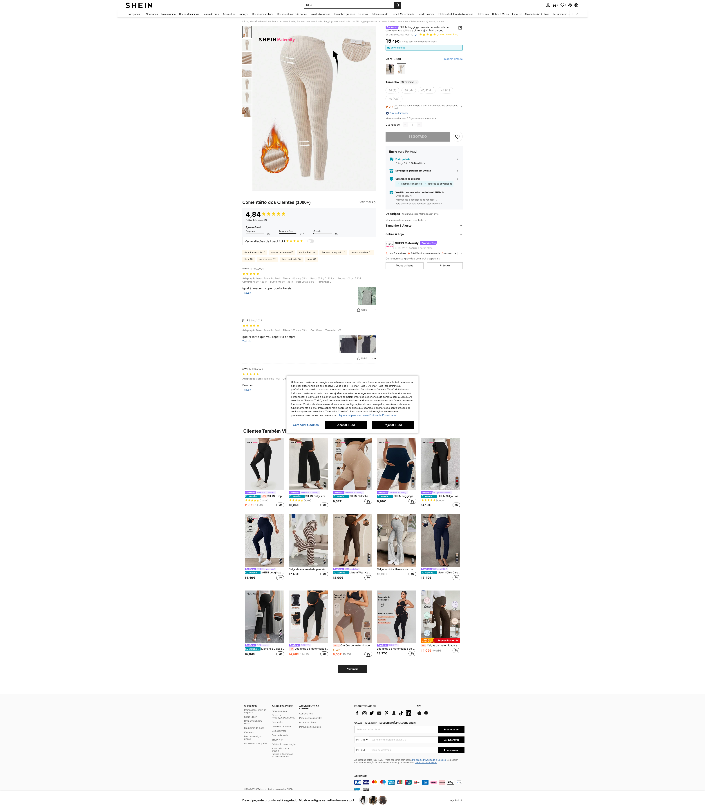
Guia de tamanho (280, 735)
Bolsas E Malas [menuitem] (500, 13)
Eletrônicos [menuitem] (483, 13)
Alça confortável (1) (361, 252)
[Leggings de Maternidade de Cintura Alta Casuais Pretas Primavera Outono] (396, 617)
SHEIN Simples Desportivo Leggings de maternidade (264, 496)
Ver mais (352, 669)
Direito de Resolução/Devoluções (283, 716)
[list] (383, 713)
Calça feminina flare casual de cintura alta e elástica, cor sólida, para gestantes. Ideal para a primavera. (396, 569)
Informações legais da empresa (255, 711)
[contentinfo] (409, 782)
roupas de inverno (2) (282, 252)
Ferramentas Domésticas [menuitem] (566, 13)
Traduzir (246, 293)
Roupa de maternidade (283, 21)
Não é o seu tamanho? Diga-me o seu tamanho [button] (410, 118)
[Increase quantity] (419, 124)
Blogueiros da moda (254, 728)
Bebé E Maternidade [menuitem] (403, 13)
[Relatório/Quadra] (374, 310)
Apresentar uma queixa (255, 743)
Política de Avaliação (254, 220)
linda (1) (249, 259)
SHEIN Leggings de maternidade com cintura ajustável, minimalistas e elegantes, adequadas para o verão (264, 572)
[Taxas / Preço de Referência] (400, 41)
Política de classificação (284, 744)
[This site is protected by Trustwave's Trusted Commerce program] (357, 789)
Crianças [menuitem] (243, 13)
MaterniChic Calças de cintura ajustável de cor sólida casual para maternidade (441, 572)
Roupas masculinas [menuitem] (262, 13)
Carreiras (249, 732)
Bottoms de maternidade (309, 21)
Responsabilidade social (253, 722)
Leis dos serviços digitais (252, 737)
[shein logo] (139, 5)
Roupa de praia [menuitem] (211, 13)
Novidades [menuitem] (152, 13)
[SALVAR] (458, 137)
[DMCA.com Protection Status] (366, 789)
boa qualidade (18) (291, 259)
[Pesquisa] (397, 5)
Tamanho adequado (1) (333, 252)
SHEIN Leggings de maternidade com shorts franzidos (396, 496)
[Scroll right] (577, 13)
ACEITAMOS (360, 776)
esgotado (417, 136)
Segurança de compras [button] (407, 179)
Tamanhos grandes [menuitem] (344, 13)
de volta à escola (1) (255, 252)
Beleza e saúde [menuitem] (379, 13)
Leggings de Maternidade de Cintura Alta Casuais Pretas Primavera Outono (396, 648)
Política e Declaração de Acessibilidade (282, 755)
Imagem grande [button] (453, 58)
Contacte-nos (306, 713)
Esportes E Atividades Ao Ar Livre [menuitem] (530, 13)
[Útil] (358, 310)
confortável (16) (307, 252)
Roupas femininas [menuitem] (189, 13)
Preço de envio (279, 711)
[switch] (310, 241)
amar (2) (312, 259)
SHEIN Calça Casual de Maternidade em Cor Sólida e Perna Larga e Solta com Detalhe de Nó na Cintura (441, 496)
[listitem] (264, 473)
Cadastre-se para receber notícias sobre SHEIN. (385, 723)
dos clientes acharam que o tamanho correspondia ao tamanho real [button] (423, 107)
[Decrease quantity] (405, 124)
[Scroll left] (572, 13)
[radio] (390, 69)
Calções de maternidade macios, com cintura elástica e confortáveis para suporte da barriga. (353, 645)
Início (245, 21)
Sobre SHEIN (251, 717)
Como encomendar (281, 726)
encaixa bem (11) (267, 259)
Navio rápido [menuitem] (168, 13)
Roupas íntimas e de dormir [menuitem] (292, 13)
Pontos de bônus (307, 722)
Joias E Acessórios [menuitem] (320, 13)
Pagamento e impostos (310, 718)
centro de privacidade (426, 762)
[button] (570, 5)
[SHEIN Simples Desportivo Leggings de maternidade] (264, 464)
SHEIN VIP (277, 739)
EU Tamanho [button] (407, 82)
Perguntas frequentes (310, 727)
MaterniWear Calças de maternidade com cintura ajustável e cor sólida (352, 572)
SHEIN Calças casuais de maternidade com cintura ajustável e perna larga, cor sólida (308, 496)
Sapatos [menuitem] (363, 13)
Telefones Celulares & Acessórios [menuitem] (455, 13)
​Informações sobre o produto (282, 749)
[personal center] (548, 5)
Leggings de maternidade (337, 21)
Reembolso (277, 722)
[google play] (426, 715)
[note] (440, 640)
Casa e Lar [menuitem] (229, 13)
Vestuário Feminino (260, 21)
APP (419, 706)
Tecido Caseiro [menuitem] (426, 13)
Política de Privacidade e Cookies (429, 760)
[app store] (419, 715)
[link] (555, 5)
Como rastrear (279, 731)
